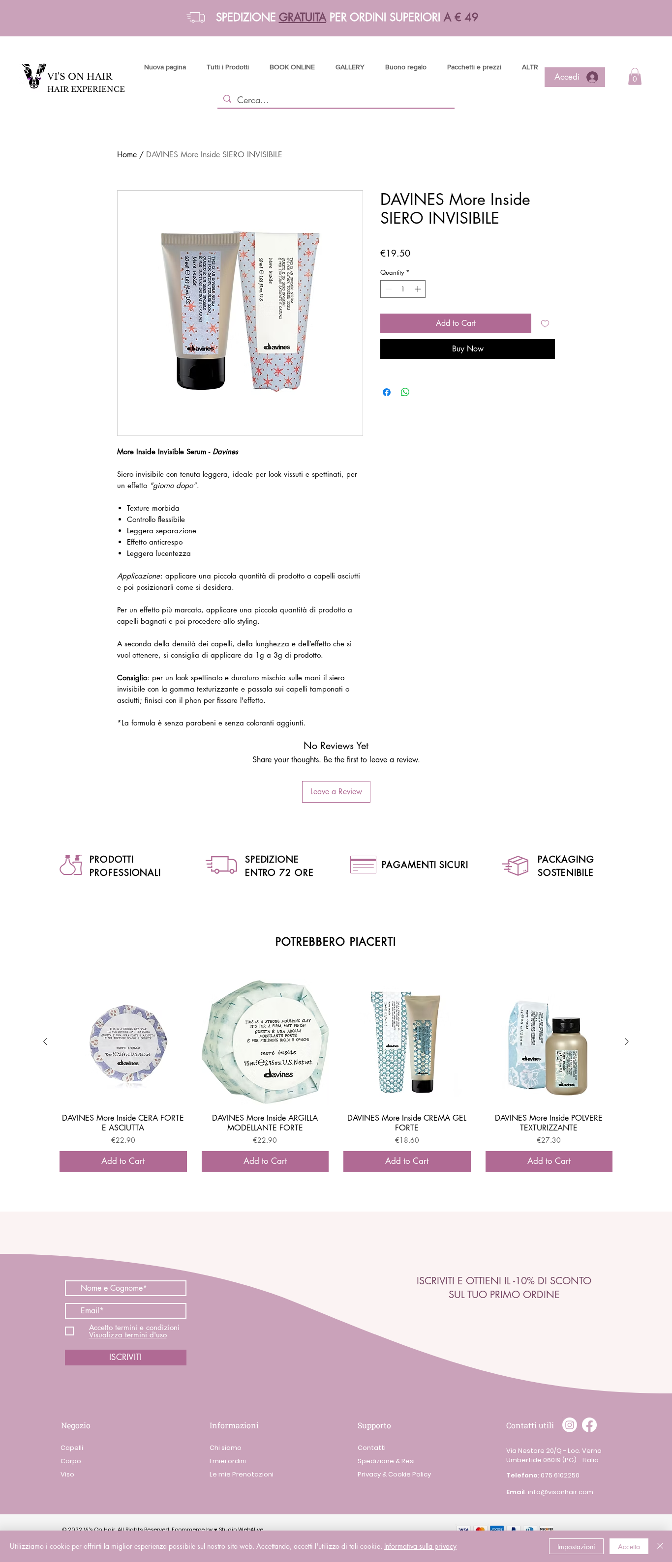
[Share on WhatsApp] (405, 392)
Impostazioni (576, 1546)
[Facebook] (589, 1424)
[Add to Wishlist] (545, 323)
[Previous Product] (45, 1041)
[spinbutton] (403, 289)
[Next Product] (627, 1041)
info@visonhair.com (560, 1492)
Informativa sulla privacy (420, 1546)
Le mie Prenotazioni (242, 1474)
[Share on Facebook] (387, 392)
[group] (336, 1075)
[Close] (660, 1546)
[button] (195, 17)
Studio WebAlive (241, 1529)
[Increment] (419, 289)
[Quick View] (123, 1042)
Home (127, 154)
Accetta (629, 1546)
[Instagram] (569, 1424)
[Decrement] (388, 289)
